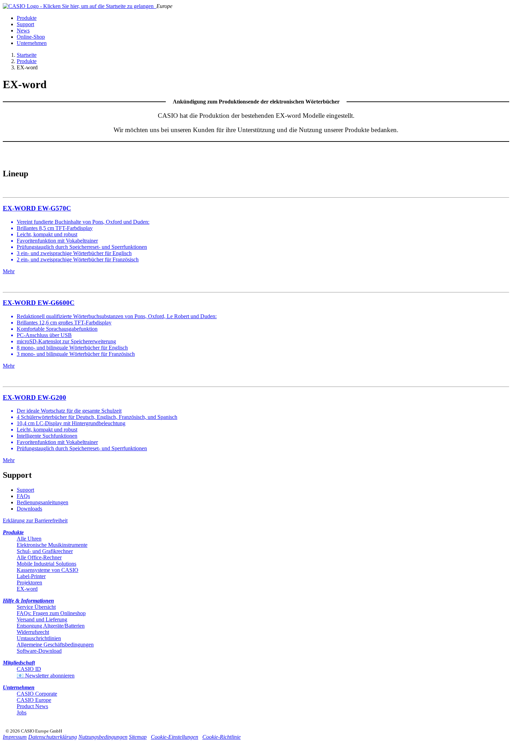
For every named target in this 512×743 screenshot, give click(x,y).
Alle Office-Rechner (39, 557)
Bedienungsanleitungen (42, 502)
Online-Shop (31, 37)
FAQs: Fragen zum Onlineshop (51, 613)
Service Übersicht (36, 607)
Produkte (27, 18)
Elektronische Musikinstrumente (52, 545)
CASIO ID (29, 669)
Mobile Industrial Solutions (46, 564)
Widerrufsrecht (33, 632)
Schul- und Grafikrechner (45, 551)
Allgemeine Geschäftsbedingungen (55, 645)
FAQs (23, 496)
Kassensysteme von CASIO (47, 570)
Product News (32, 706)
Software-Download (39, 651)
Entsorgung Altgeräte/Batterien (51, 626)
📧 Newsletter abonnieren (46, 676)
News (23, 30)
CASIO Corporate (37, 694)
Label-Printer (31, 576)
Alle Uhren (29, 539)
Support (25, 24)
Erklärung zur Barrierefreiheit (35, 520)
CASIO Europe (34, 700)
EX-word (27, 589)
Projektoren (29, 582)
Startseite (27, 55)
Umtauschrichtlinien (39, 638)
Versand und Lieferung (42, 619)
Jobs (21, 712)
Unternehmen (32, 43)
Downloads (29, 509)
